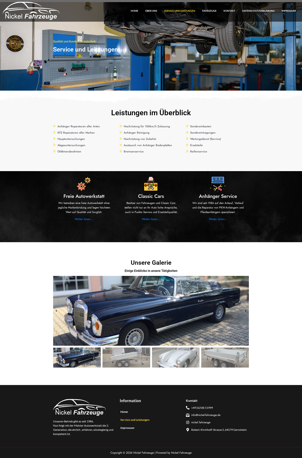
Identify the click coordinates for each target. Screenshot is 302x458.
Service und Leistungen (179, 10)
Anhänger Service (218, 196)
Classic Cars (151, 196)
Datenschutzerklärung (258, 10)
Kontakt (229, 10)
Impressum (289, 10)
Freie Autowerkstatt (84, 196)
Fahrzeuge (209, 10)
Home (134, 10)
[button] (56, 310)
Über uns (151, 10)
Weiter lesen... (84, 219)
